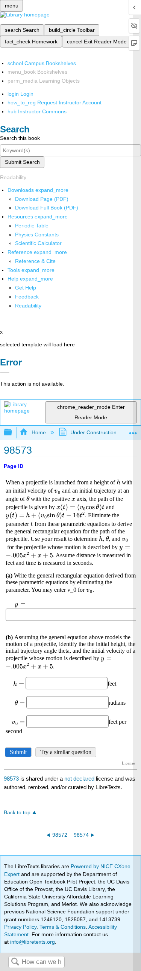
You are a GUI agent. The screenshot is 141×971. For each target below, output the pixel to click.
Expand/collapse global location (133, 430)
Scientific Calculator (38, 243)
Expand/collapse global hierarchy (13, 432)
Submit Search (22, 162)
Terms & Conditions (62, 927)
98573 (11, 778)
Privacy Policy (20, 927)
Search (15, 962)
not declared (80, 778)
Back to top (17, 812)
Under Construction (93, 432)
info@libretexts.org (32, 942)
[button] (27, 297)
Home (38, 432)
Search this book (20, 138)
